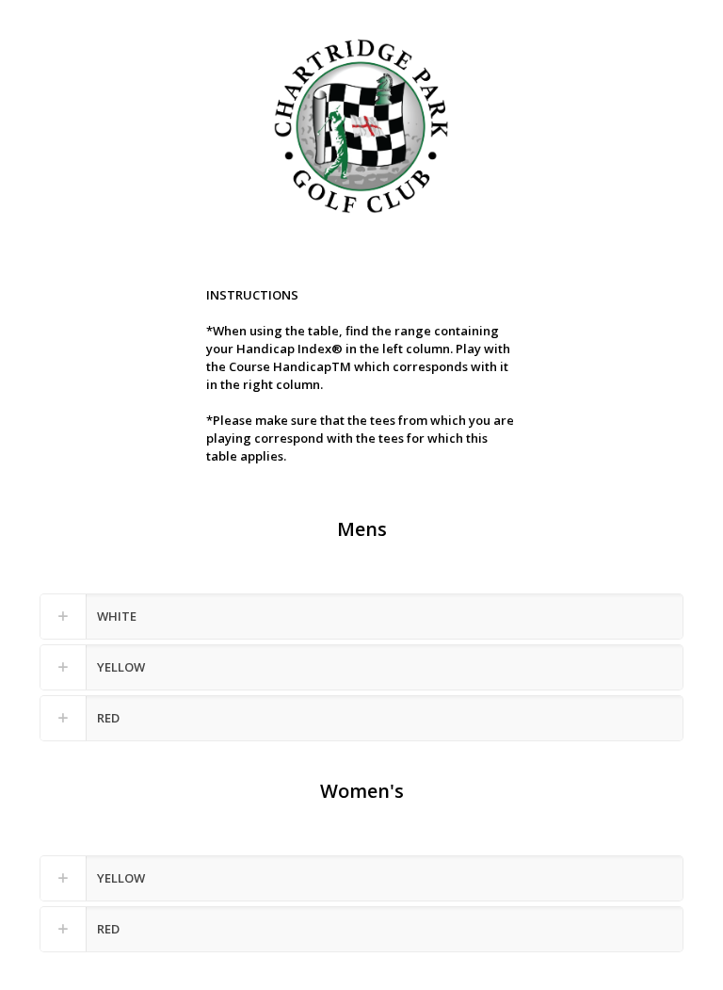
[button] (361, 616)
